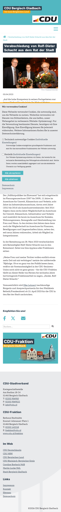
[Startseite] (45, 17)
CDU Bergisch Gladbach (22, 8)
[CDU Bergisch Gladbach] (4, 37)
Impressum (7, 188)
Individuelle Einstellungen (27, 154)
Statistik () (22, 154)
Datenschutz (8, 185)
